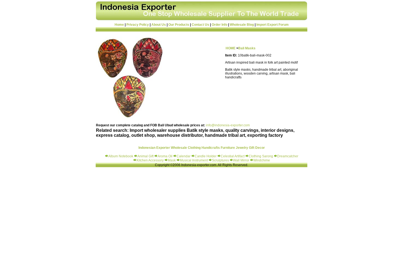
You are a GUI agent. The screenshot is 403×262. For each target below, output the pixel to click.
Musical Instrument (194, 160)
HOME (230, 48)
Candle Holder (206, 156)
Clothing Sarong (261, 156)
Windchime (261, 160)
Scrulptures (221, 160)
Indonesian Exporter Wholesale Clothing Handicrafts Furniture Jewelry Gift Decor (201, 148)
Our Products (178, 25)
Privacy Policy (137, 25)
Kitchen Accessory (150, 160)
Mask (172, 160)
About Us (158, 25)
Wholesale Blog (242, 25)
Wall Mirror (241, 160)
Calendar (184, 156)
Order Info (219, 25)
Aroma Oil (165, 156)
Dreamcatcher (287, 156)
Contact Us (200, 25)
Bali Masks (247, 48)
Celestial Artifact (233, 156)
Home (119, 25)
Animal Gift (145, 156)
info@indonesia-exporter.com (228, 125)
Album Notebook (120, 156)
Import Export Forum (272, 25)
